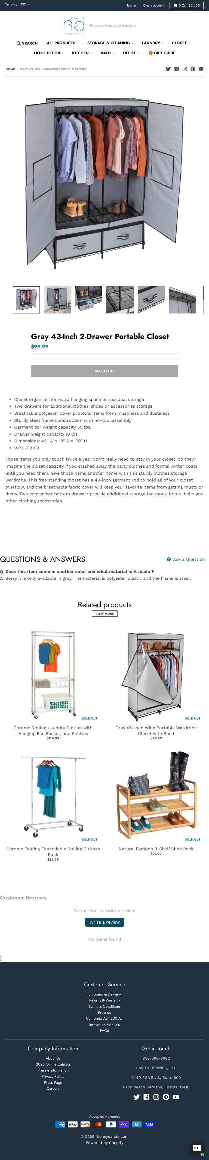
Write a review (105, 922)
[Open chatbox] (197, 1148)
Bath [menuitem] (106, 53)
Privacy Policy (53, 1076)
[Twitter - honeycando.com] (168, 68)
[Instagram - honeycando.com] (184, 68)
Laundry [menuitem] (151, 43)
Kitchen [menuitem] (80, 53)
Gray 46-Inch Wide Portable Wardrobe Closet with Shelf (156, 730)
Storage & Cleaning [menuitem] (108, 43)
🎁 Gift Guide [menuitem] (161, 53)
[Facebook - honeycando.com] (176, 68)
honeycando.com (112, 1136)
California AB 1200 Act (104, 1018)
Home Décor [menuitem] (47, 53)
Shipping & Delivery (104, 994)
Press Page (53, 1082)
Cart (189, 5)
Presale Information (53, 1070)
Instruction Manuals (104, 1024)
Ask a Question (188, 559)
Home (10, 69)
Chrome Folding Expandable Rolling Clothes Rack (53, 851)
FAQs (104, 1030)
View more (105, 613)
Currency (11, 4)
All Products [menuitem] (61, 43)
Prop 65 (104, 1012)
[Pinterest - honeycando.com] (192, 68)
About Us (53, 1058)
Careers (53, 1088)
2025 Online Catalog (53, 1064)
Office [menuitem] (129, 53)
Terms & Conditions (105, 1006)
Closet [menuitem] (179, 43)
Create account (153, 5)
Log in (131, 5)
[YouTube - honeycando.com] (201, 68)
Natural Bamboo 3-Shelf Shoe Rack (156, 848)
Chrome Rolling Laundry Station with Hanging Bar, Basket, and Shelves (53, 730)
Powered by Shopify (104, 1142)
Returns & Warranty (104, 1000)
